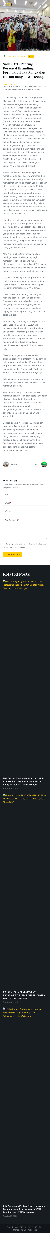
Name (8, 494)
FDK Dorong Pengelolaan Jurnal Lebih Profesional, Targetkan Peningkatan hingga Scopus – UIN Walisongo (23, 781)
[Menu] (46, 4)
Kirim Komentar (13, 554)
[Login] (41, 5)
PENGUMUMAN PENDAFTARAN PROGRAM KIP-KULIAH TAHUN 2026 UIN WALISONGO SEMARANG (24, 995)
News (31, 56)
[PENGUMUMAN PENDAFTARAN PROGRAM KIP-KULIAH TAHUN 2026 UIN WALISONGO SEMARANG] (25, 891)
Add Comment (12, 520)
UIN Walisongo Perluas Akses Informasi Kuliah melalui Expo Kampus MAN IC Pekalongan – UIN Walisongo (24, 1209)
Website (8, 511)
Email (8, 503)
